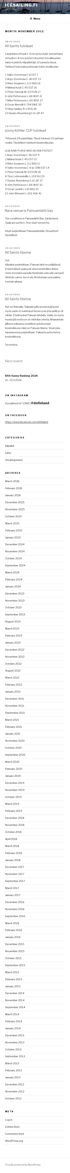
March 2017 (12, 888)
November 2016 (14, 909)
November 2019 (14, 790)
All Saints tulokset (19, 46)
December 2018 (14, 818)
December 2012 (14, 1084)
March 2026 (12, 481)
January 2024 (13, 586)
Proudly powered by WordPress (23, 1164)
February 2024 (13, 579)
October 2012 (13, 1098)
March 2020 (12, 761)
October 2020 (13, 747)
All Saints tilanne (18, 252)
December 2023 (14, 593)
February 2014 (13, 1021)
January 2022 (13, 691)
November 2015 (14, 951)
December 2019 (14, 783)
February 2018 (13, 853)
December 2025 (14, 502)
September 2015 (15, 965)
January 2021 (12, 733)
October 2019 (13, 797)
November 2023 (14, 600)
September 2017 (15, 881)
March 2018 (12, 846)
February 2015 (13, 979)
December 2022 (14, 649)
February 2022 (13, 684)
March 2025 (12, 523)
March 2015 (12, 972)
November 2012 (14, 1091)
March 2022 (12, 677)
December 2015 (14, 944)
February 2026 (13, 488)
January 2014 (13, 1028)
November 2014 (14, 1000)
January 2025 (13, 537)
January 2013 (12, 1077)
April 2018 (11, 839)
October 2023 (13, 607)
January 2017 (12, 895)
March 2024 (12, 572)
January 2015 (13, 986)
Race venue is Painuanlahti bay (29, 211)
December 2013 (14, 1035)
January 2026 (13, 495)
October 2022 (13, 663)
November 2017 (14, 874)
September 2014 (15, 1007)
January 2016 (13, 937)
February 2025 (13, 530)
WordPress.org (14, 1140)
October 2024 (13, 558)
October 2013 (13, 1049)
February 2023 (13, 635)
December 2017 (14, 867)
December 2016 (14, 902)
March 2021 (12, 719)
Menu (36, 18)
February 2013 (13, 1070)
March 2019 (12, 803)
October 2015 (13, 958)
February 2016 (13, 930)
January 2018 (13, 860)
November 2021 (14, 705)
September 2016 (15, 916)
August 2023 (13, 621)
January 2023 (13, 642)
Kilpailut (9, 445)
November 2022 (14, 656)
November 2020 (15, 740)
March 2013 (12, 1063)
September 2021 (15, 712)
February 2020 (13, 768)
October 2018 (13, 832)
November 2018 (14, 825)
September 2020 (15, 754)
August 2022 (13, 670)
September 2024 (15, 565)
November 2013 (14, 1042)
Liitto (8, 453)
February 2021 (13, 726)
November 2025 (15, 509)
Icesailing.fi (21, 5)
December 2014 (14, 993)
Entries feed (12, 1126)
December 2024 (14, 544)
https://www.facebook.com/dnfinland (26, 422)
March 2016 (12, 923)
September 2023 (15, 614)
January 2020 (13, 775)
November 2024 (15, 551)
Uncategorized (13, 460)
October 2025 (13, 516)
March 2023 (12, 628)
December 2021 (14, 698)
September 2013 (15, 1056)
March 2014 (12, 1014)
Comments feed (14, 1133)
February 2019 (13, 810)
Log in (8, 1119)
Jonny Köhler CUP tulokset (25, 130)
